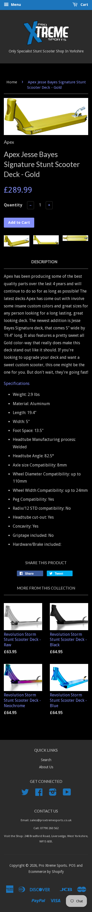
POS (72, 865)
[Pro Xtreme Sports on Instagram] (53, 794)
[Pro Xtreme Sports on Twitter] (25, 794)
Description (44, 261)
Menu (15, 5)
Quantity (13, 205)
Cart (83, 5)
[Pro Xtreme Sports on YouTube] (67, 794)
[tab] (46, 383)
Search (46, 760)
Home (11, 82)
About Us (46, 767)
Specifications (16, 383)
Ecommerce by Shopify (46, 872)
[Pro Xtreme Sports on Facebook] (39, 794)
